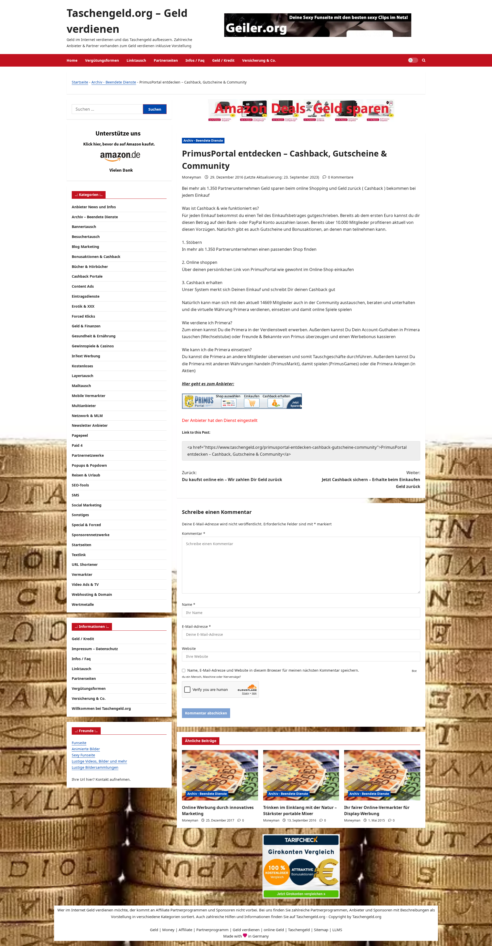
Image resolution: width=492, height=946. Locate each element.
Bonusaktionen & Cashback (96, 256)
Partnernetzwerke (88, 455)
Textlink (79, 554)
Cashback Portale (87, 276)
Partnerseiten (166, 60)
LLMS (337, 929)
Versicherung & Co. (259, 60)
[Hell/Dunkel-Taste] (413, 60)
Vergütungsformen (102, 60)
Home (72, 60)
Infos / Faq (195, 60)
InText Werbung (86, 356)
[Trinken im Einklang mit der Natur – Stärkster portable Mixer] (301, 775)
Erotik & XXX (83, 306)
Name (188, 604)
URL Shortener (85, 564)
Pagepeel (80, 435)
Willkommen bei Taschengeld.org (101, 708)
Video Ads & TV (85, 584)
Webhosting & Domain (92, 594)
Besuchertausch (86, 236)
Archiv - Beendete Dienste (113, 82)
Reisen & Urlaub (86, 475)
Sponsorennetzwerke (90, 534)
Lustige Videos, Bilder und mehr (99, 761)
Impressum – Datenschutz (95, 648)
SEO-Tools (80, 485)
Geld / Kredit (223, 60)
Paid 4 (77, 445)
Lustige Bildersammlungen (95, 767)
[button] (423, 60)
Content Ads (83, 286)
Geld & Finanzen (86, 326)
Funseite (79, 743)
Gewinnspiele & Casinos (93, 346)
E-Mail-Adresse (196, 626)
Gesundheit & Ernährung (94, 336)
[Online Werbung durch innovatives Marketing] (220, 775)
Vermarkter (82, 574)
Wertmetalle (83, 604)
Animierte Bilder (86, 748)
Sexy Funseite (83, 755)
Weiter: (371, 479)
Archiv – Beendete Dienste (95, 216)
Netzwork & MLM (87, 415)
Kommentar (193, 533)
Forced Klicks (83, 316)
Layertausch (82, 375)
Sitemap (321, 929)
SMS (75, 495)
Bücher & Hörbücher (90, 266)
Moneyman (191, 177)
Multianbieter (84, 405)
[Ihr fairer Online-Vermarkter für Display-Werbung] (382, 775)
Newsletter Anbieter (90, 425)
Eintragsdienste (85, 296)
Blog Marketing (85, 246)
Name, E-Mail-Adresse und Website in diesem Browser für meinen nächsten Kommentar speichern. (273, 670)
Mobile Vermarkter (88, 395)
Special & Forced (86, 524)
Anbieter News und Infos (94, 206)
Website (189, 648)
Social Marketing (86, 505)
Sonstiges (80, 515)
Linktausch (136, 60)
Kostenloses (82, 365)
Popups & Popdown (89, 465)
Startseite (80, 82)
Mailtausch (81, 385)
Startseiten (81, 544)
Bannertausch (84, 226)
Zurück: (232, 476)
